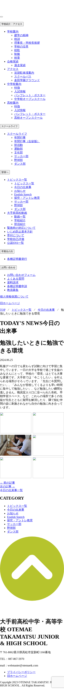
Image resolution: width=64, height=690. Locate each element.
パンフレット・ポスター (30, 95)
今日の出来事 (22, 187)
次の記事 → (7, 486)
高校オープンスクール (28, 117)
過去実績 (20, 65)
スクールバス (22, 76)
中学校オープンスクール (30, 98)
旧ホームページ (10, 303)
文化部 (18, 152)
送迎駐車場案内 (24, 72)
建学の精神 (21, 35)
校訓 (17, 39)
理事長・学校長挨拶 (27, 42)
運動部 (18, 148)
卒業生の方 (7, 251)
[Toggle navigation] (1, 16)
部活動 (18, 145)
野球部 (18, 160)
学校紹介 (20, 220)
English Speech (23, 194)
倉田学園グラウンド (27, 80)
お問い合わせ (8, 267)
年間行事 (20, 137)
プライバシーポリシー (21, 672)
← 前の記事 (7, 482)
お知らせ (20, 190)
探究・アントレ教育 (27, 197)
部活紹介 (20, 224)
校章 (17, 57)
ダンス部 (20, 163)
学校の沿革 (21, 46)
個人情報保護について (14, 296)
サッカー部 (21, 156)
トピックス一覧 (24, 183)
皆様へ (4, 172)
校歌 (17, 50)
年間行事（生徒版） (27, 141)
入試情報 (20, 91)
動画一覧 (20, 216)
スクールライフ (9, 126)
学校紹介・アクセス (11, 24)
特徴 (17, 87)
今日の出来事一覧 (11, 490)
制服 (17, 54)
